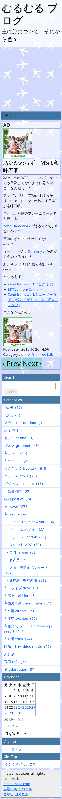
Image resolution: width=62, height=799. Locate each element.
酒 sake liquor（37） (20, 669)
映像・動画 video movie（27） (28, 646)
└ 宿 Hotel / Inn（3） (21, 595)
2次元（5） (13, 415)
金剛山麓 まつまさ (17, 788)
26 (29, 707)
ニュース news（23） (21, 476)
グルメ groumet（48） (22, 445)
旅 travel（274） (17, 506)
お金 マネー (13, 430)
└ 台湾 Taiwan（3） (20, 552)
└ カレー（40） (16, 453)
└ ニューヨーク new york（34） (30, 521)
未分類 (9, 654)
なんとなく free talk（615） (26, 468)
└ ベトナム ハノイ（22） (25, 529)
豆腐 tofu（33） (17, 661)
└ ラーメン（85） (18, 460)
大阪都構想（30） (18, 491)
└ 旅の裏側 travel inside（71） (28, 603)
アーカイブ (13, 748)
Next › (32, 363)
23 (15, 707)
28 (6, 713)
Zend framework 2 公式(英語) (31, 284)
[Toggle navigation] (6, 115)
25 (24, 707)
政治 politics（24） (19, 498)
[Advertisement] (31, 79)
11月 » (13, 725)
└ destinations (16, 514)
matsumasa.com (16, 783)
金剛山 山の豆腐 (16, 794)
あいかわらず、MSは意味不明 (31, 166)
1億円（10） (14, 407)
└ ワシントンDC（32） (23, 544)
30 (15, 713)
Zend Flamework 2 (18, 226)
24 (20, 707)
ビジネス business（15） (24, 483)
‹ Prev (12, 363)
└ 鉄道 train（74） (19, 638)
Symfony (35, 251)
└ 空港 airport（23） (20, 610)
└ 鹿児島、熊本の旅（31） (26, 580)
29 (11, 713)
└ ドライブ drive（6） (22, 588)
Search (11, 391)
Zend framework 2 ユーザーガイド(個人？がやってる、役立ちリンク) (33, 299)
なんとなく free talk (37, 354)
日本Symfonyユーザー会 (27, 289)
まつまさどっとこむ (20, 764)
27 (33, 707)
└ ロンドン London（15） (26, 537)
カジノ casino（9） (19, 437)
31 (20, 713)
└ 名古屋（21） (17, 559)
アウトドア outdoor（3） (25, 422)
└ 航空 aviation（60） (21, 618)
